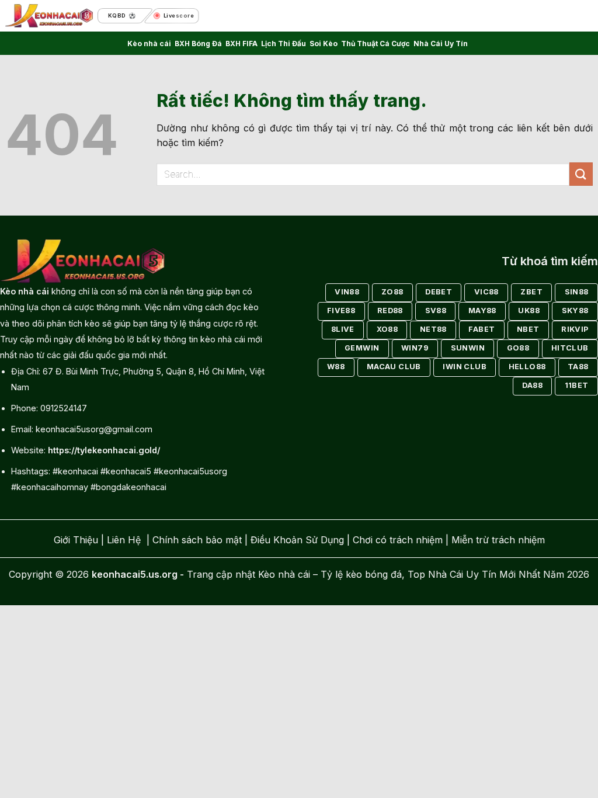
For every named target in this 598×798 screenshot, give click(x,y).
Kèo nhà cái (149, 43)
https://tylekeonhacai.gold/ (104, 450)
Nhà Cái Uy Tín (440, 43)
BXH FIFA (241, 43)
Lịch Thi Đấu (283, 43)
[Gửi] (581, 173)
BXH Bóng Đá (198, 43)
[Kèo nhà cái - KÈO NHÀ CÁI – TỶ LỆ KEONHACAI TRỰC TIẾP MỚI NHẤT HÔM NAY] (49, 16)
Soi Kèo (324, 43)
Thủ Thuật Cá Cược (375, 43)
